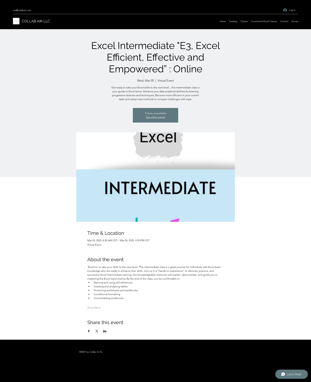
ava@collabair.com (22, 10)
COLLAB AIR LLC (36, 21)
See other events (155, 117)
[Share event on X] (96, 331)
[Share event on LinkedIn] (104, 331)
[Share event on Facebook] (88, 331)
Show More (93, 307)
